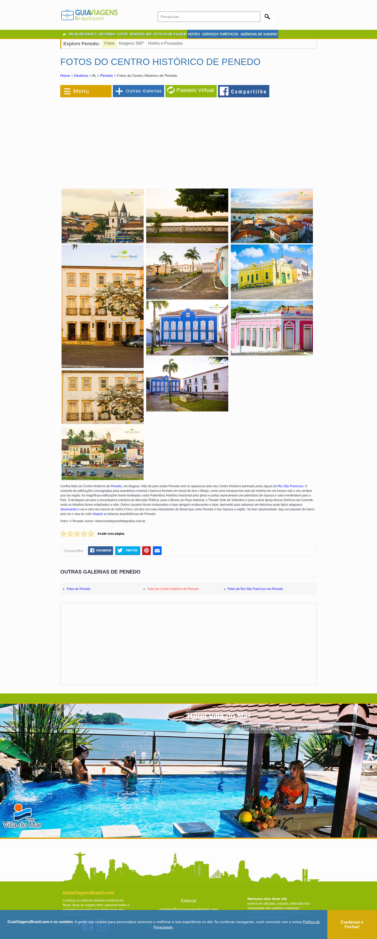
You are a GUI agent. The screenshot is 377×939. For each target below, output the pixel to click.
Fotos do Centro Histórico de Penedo (173, 589)
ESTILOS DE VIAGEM (170, 34)
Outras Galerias (144, 90)
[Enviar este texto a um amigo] (157, 550)
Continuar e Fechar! (352, 924)
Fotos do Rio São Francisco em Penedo (255, 589)
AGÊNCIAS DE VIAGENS (259, 34)
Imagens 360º (131, 43)
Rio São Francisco (290, 486)
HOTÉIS (194, 34)
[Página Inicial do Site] (64, 34)
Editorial (188, 901)
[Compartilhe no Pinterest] (147, 550)
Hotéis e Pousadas (165, 43)
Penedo (106, 75)
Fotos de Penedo (79, 589)
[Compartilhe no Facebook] (244, 91)
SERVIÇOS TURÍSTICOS (220, 34)
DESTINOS (107, 34)
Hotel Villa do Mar (219, 715)
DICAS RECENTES (83, 34)
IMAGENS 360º (141, 34)
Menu (81, 91)
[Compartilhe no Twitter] (127, 550)
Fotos (109, 43)
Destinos (81, 75)
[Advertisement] (116, 140)
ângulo (98, 514)
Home (65, 75)
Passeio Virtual (195, 90)
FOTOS (122, 34)
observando (68, 509)
